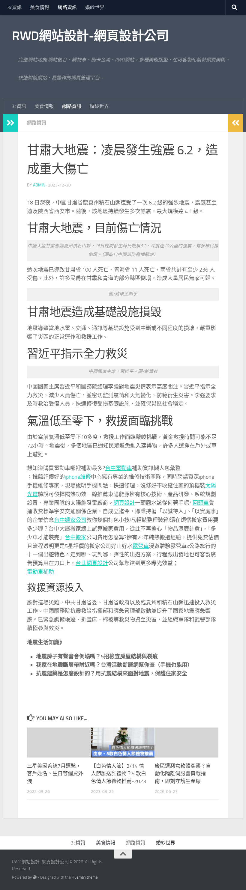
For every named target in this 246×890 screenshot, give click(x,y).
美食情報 (39, 7)
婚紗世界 (94, 7)
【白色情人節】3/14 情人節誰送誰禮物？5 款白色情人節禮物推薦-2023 (118, 773)
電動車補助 (40, 572)
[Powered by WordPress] (35, 877)
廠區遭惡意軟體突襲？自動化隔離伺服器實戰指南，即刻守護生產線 (183, 773)
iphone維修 (78, 477)
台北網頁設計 (92, 563)
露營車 (141, 546)
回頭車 (201, 503)
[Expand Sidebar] (10, 123)
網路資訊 (67, 7)
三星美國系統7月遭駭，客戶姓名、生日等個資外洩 (55, 773)
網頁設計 (124, 503)
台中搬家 (75, 537)
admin (39, 185)
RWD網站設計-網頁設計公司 (90, 35)
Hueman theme (85, 877)
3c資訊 (14, 7)
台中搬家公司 (70, 520)
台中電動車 (118, 468)
